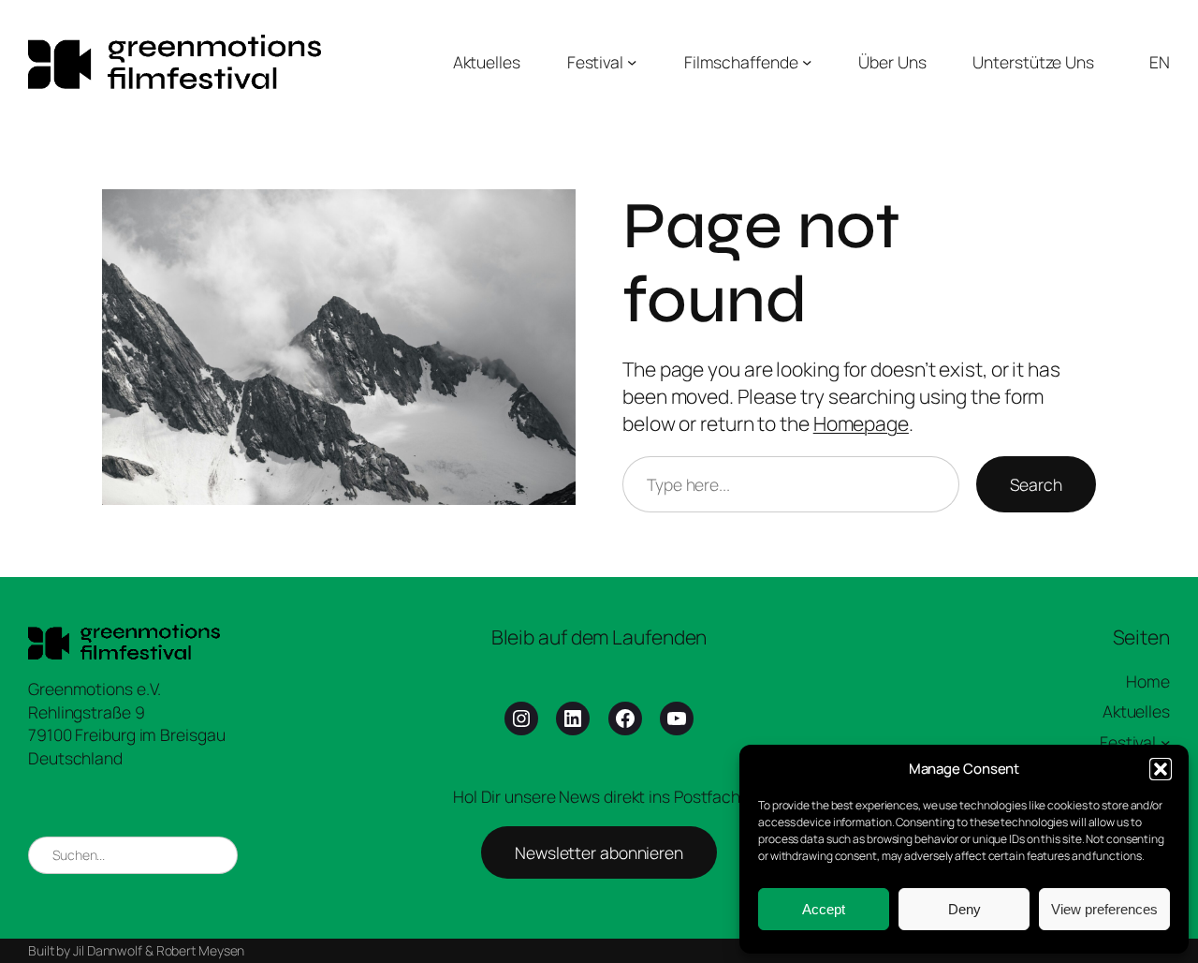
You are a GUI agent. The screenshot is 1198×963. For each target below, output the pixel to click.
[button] (1160, 769)
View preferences (1104, 909)
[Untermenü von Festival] (631, 62)
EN (1159, 62)
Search (1036, 484)
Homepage (861, 423)
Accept (823, 909)
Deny (964, 909)
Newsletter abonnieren (599, 852)
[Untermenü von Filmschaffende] (806, 62)
